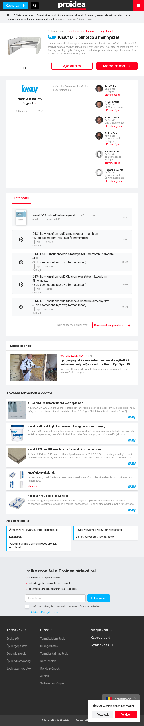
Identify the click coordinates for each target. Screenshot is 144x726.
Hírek (44, 630)
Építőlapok (39, 536)
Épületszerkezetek (23, 15)
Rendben (126, 714)
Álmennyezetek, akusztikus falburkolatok (108, 15)
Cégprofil (30, 101)
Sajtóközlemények (52, 683)
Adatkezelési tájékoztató (44, 612)
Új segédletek (49, 646)
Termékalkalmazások (54, 653)
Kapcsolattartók (114, 66)
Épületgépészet (16, 646)
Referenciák (48, 661)
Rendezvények (50, 668)
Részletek (103, 714)
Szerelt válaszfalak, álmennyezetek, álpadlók (60, 15)
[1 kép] (24, 46)
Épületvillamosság (18, 661)
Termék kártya (72, 410)
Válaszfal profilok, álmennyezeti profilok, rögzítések (39, 545)
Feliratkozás (98, 598)
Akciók (44, 676)
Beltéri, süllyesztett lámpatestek (106, 536)
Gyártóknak (100, 645)
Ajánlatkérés (72, 66)
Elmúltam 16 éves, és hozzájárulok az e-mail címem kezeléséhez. (66, 606)
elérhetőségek (112, 95)
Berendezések (16, 653)
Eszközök (13, 638)
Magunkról (99, 630)
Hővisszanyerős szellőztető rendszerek (106, 529)
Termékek (14, 630)
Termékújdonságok (52, 638)
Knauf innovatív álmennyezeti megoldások (32, 19)
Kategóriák (12, 5)
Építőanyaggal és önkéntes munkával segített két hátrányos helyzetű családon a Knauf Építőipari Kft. (72, 369)
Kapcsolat (99, 637)
